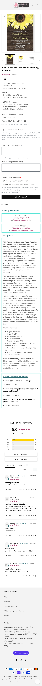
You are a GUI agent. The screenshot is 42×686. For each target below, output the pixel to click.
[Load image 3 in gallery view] (32, 60)
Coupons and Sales (11, 606)
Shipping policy (15, 682)
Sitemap (7, 615)
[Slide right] (40, 60)
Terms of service (24, 679)
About (6, 597)
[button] (4, 5)
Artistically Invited (14, 676)
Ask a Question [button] (22, 459)
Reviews (7, 601)
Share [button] (6, 204)
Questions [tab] (21, 465)
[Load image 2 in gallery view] (21, 60)
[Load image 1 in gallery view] (10, 60)
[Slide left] (2, 60)
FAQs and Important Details (14, 611)
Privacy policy (35, 679)
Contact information (28, 682)
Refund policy (13, 679)
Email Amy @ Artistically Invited (17, 632)
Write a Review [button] (22, 454)
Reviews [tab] (8, 465)
